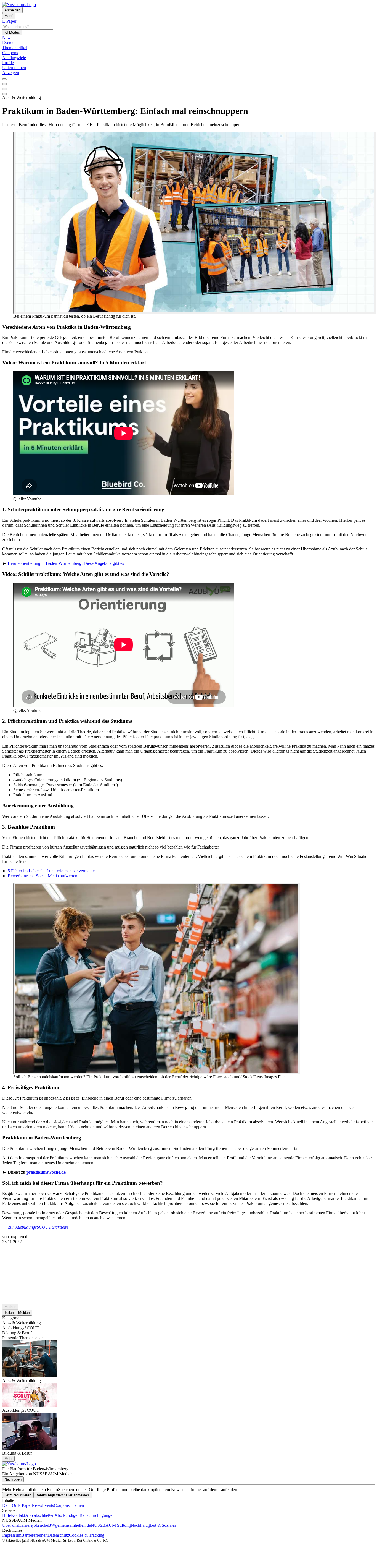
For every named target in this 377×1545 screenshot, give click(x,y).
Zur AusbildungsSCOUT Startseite (38, 1227)
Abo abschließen (39, 1515)
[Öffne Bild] (194, 223)
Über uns (10, 1525)
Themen (77, 1505)
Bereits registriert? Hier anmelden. (63, 1495)
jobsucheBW (44, 1525)
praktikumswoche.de (46, 1172)
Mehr (8, 1459)
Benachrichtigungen (97, 1515)
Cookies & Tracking (86, 1535)
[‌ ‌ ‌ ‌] (188, 1254)
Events (48, 1505)
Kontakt (18, 1515)
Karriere (25, 1525)
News (37, 1505)
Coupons (62, 1505)
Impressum (11, 1535)
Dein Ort (10, 1505)
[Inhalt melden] (4, 94)
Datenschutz (58, 1535)
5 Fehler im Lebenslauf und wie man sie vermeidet (52, 870)
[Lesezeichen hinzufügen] (4, 89)
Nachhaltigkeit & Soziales (153, 1525)
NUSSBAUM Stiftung (111, 1525)
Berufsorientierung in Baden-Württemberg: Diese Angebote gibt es (66, 563)
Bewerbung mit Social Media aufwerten (42, 875)
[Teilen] (4, 84)
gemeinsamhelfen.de (73, 1525)
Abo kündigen (66, 1515)
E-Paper (25, 1505)
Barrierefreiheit (34, 1535)
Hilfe (6, 1515)
